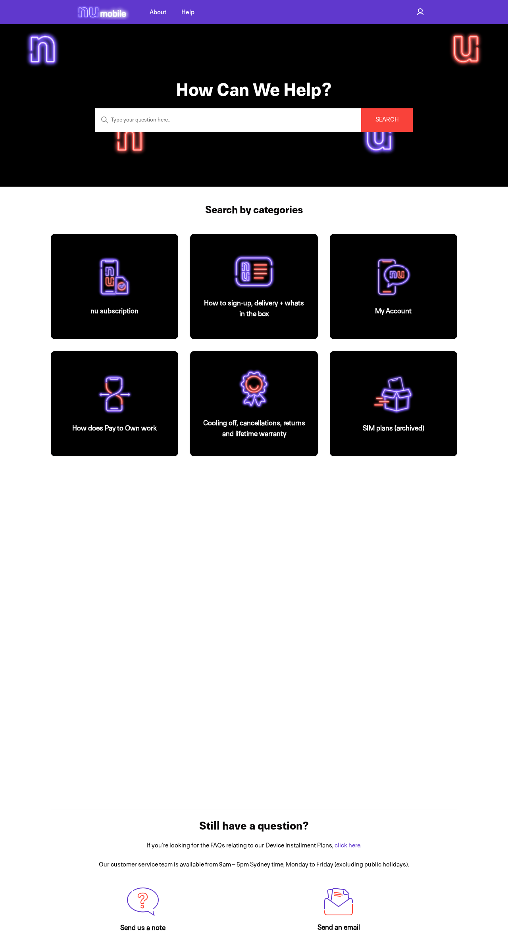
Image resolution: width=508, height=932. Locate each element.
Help (187, 12)
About (158, 12)
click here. (348, 845)
